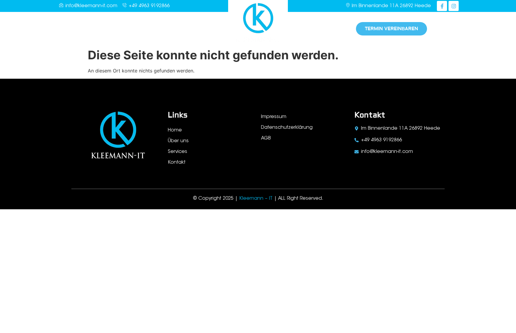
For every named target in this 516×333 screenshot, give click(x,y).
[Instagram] (454, 6)
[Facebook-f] (442, 6)
